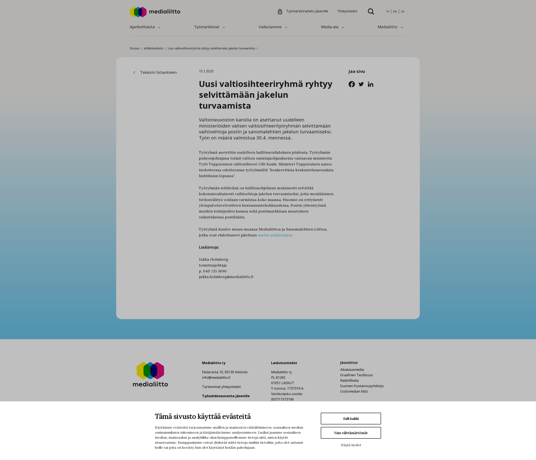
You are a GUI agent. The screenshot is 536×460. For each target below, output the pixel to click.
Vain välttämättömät (351, 433)
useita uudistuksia (275, 235)
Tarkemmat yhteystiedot (221, 386)
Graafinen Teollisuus (356, 375)
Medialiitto (387, 26)
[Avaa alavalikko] (159, 27)
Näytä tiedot (351, 445)
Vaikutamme (270, 26)
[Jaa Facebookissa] (353, 84)
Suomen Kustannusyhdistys (362, 386)
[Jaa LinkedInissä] (371, 84)
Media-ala (329, 26)
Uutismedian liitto (354, 391)
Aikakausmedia (352, 369)
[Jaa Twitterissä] (362, 84)
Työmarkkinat (206, 26)
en (395, 11)
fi (388, 11)
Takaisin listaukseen (158, 72)
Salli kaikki (351, 418)
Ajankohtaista (142, 26)
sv (402, 11)
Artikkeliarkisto (154, 48)
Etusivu (134, 48)
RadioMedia (349, 380)
